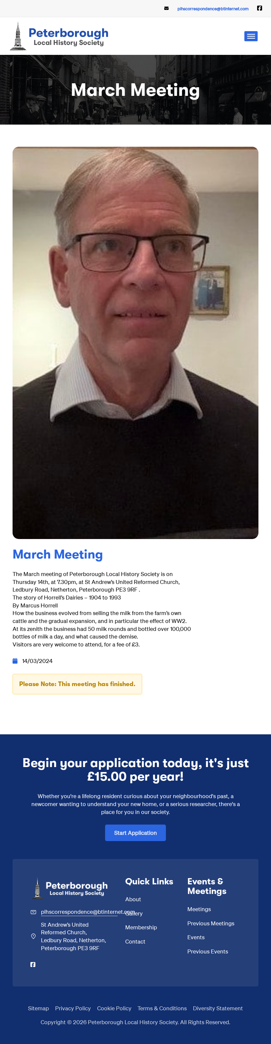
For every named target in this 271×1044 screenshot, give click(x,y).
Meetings (199, 908)
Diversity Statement (218, 1008)
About (133, 899)
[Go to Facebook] (259, 8)
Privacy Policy (73, 1008)
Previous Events (207, 951)
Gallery (134, 913)
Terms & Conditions (162, 1008)
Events (196, 937)
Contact (135, 941)
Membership (141, 927)
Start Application (135, 832)
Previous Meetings (210, 923)
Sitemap (38, 1008)
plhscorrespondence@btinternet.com (213, 8)
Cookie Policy (114, 1008)
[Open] (251, 36)
